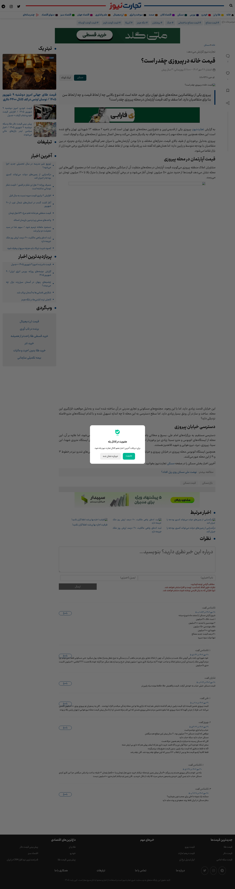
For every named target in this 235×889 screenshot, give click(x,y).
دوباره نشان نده (110, 456)
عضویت (129, 456)
